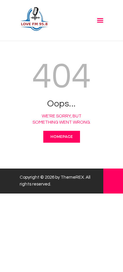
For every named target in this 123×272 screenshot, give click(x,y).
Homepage (61, 136)
